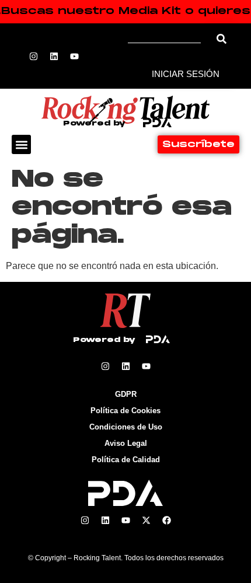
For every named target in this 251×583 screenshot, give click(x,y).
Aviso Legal (125, 443)
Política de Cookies (125, 410)
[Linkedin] (53, 56)
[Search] (221, 39)
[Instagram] (33, 56)
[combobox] (169, 39)
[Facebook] (166, 520)
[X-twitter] (146, 520)
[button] (21, 144)
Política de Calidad (126, 459)
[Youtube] (74, 56)
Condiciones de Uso (125, 427)
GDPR (126, 394)
